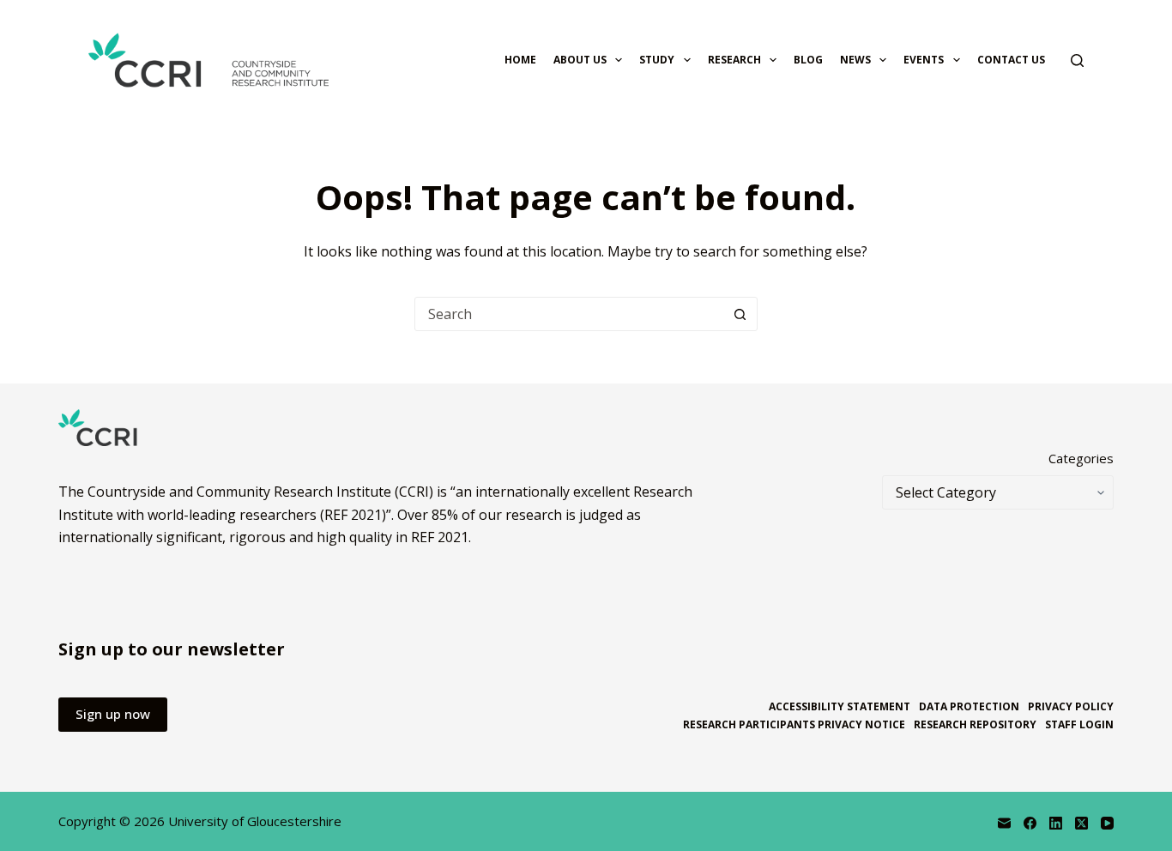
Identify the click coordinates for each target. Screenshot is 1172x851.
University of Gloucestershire (254, 821)
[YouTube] (1107, 823)
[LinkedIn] (1055, 823)
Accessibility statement (839, 707)
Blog (808, 59)
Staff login (1079, 725)
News (855, 59)
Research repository (975, 725)
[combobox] (569, 314)
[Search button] (740, 314)
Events (923, 59)
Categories (1081, 458)
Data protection (969, 707)
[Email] (1004, 823)
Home (520, 59)
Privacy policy (1071, 707)
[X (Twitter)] (1081, 823)
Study (656, 59)
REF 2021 (439, 537)
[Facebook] (1030, 823)
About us (580, 59)
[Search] (1077, 60)
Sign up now (113, 713)
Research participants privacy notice (794, 725)
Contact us (1011, 59)
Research (734, 59)
